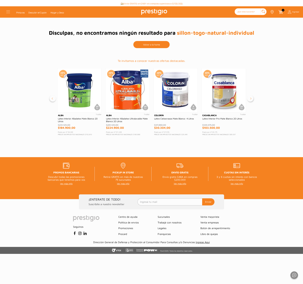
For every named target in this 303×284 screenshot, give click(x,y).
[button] (251, 11)
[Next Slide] (250, 98)
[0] (280, 12)
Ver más (179, 3)
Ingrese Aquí (203, 242)
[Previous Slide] (53, 98)
